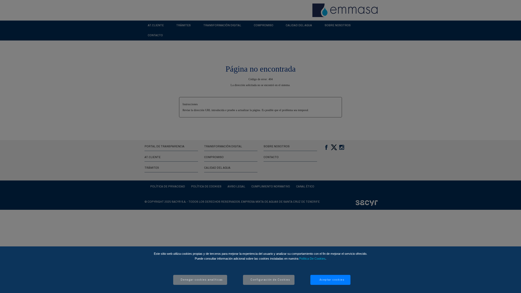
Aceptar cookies (332, 280)
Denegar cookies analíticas (202, 280)
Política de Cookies (312, 258)
